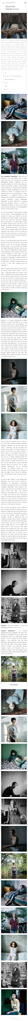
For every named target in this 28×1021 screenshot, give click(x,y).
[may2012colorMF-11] (14, 426)
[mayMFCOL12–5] (14, 161)
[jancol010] (14, 1002)
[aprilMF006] (14, 610)
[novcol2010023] (14, 134)
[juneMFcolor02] (14, 372)
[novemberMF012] (14, 582)
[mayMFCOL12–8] (14, 399)
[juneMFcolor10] (14, 669)
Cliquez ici (5, 83)
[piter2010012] (14, 305)
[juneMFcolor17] (14, 107)
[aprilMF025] (14, 555)
